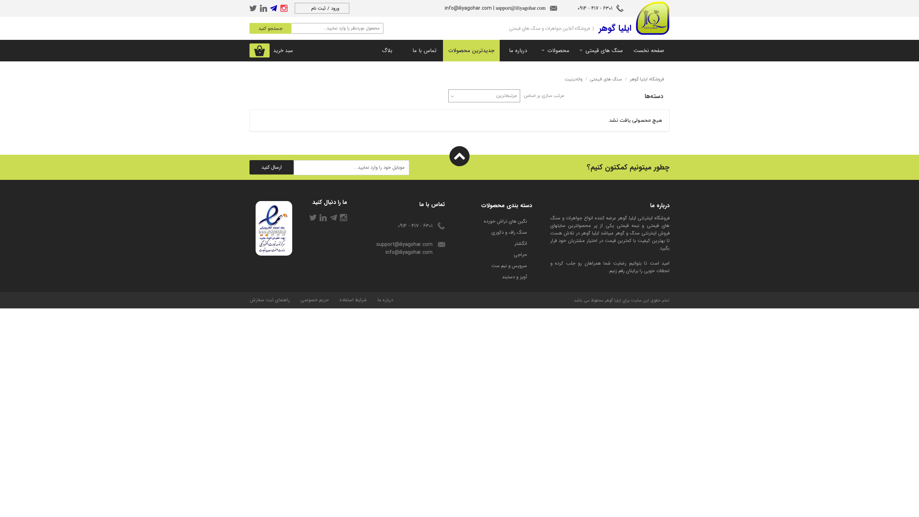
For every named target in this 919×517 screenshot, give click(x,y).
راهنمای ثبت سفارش (270, 300)
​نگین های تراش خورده (505, 221)
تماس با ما (424, 50)
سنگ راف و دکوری (509, 232)
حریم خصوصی (314, 300)
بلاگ (387, 50)
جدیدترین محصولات (471, 50)
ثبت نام (318, 8)
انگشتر (520, 243)
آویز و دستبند (514, 277)
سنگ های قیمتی (604, 50)
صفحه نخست (649, 50)
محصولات (558, 50)
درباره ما (518, 50)
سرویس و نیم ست (509, 266)
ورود (335, 8)
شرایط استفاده (353, 300)
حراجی (520, 254)
